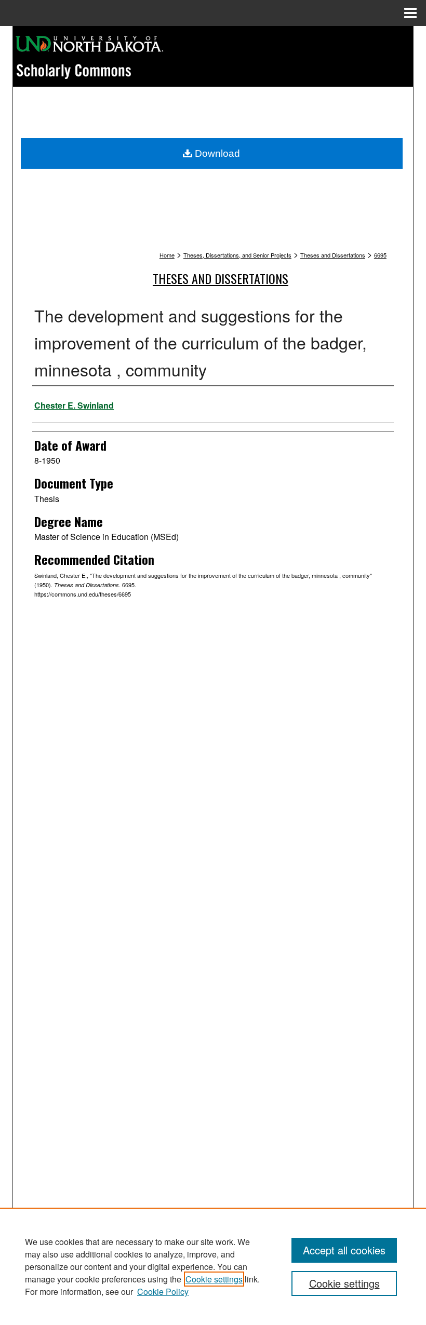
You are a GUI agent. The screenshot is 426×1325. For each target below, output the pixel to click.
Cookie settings (214, 1279)
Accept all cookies (344, 1250)
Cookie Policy (163, 1291)
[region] (213, 1266)
